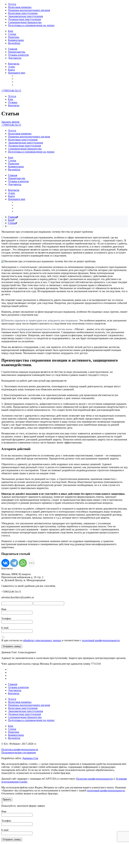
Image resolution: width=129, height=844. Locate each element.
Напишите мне (16, 72)
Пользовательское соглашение (18, 752)
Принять (7, 799)
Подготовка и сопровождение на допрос (31, 25)
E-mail (4, 627)
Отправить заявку (12, 646)
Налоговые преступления (22, 13)
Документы (14, 57)
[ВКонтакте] (5, 563)
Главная (12, 48)
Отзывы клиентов (18, 54)
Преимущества (16, 51)
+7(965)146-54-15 (11, 90)
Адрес (11, 66)
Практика (13, 37)
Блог (10, 31)
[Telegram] (14, 563)
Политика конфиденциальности (19, 749)
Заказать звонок (10, 121)
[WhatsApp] (23, 563)
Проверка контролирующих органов (29, 10)
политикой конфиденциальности (101, 640)
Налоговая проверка (19, 7)
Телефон (6, 618)
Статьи (12, 34)
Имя (3, 609)
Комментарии (16, 40)
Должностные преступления (24, 19)
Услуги (12, 4)
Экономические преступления (25, 16)
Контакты (13, 63)
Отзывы (12, 102)
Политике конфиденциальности (94, 778)
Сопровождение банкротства (24, 22)
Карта (11, 69)
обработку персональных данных (42, 640)
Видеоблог (14, 43)
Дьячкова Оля (30, 758)
